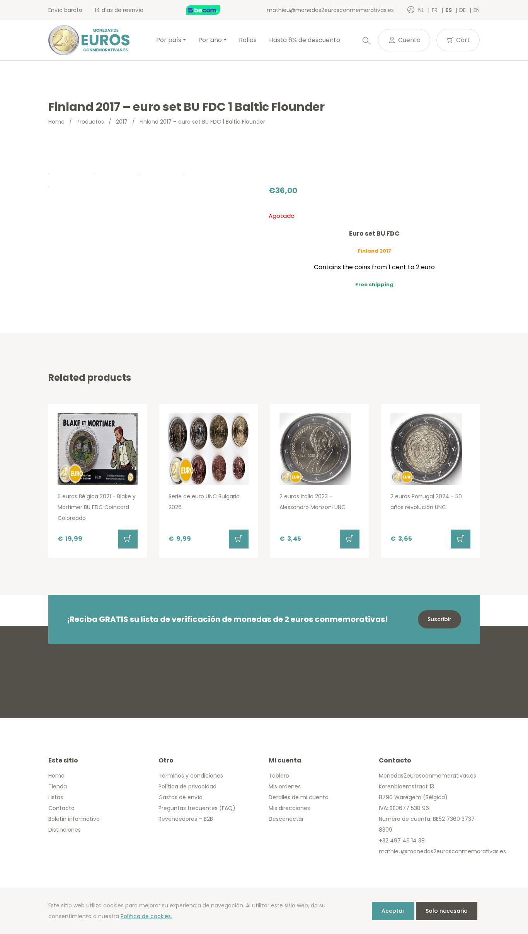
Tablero (279, 775)
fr (435, 10)
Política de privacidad (187, 786)
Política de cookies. (146, 916)
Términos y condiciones (190, 775)
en (476, 10)
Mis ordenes (285, 786)
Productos (90, 122)
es (449, 10)
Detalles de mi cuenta (299, 797)
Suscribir (439, 619)
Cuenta (409, 40)
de (463, 10)
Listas (55, 797)
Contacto (61, 808)
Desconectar (286, 819)
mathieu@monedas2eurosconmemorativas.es (330, 10)
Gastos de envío (180, 797)
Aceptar (393, 911)
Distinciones (64, 830)
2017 (122, 122)
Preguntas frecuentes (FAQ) (196, 808)
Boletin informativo (74, 819)
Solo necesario (447, 911)
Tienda (57, 786)
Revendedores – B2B (185, 819)
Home (56, 122)
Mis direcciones (289, 808)
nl (422, 10)
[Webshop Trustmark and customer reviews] (211, 10)
